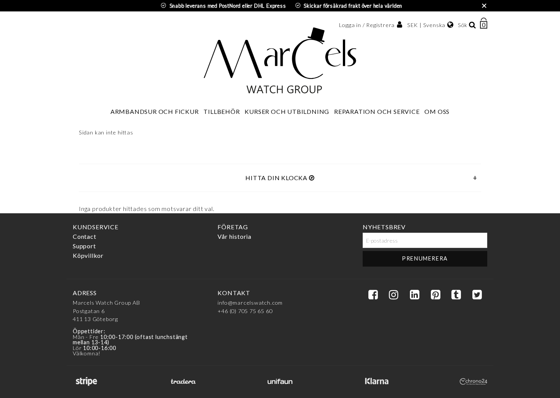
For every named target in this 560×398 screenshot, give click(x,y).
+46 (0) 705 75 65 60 (245, 311)
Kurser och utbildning (287, 111)
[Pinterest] (435, 294)
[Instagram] (393, 294)
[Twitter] (477, 294)
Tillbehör (221, 111)
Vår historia (234, 236)
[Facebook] (373, 294)
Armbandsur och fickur (154, 111)
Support (84, 245)
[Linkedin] (414, 294)
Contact (84, 236)
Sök (462, 25)
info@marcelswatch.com (250, 302)
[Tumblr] (456, 294)
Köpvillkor (88, 255)
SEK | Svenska (426, 25)
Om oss (437, 111)
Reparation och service (377, 111)
